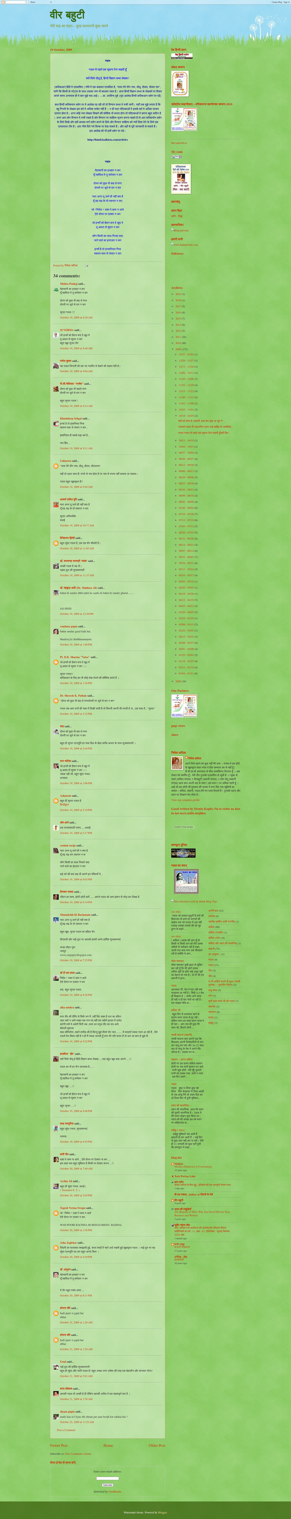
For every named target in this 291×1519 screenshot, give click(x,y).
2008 (179, 681)
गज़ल (173, 1084)
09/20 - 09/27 (186, 459)
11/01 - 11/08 (186, 403)
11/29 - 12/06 (186, 379)
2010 (179, 343)
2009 (179, 349)
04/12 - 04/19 (186, 600)
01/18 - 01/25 (186, 661)
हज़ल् (211, 1017)
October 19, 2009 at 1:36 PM (76, 683)
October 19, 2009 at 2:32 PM (76, 713)
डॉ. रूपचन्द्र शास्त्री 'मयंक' (73, 561)
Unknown (65, 461)
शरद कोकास (66, 1388)
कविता (211, 927)
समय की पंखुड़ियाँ (182, 1209)
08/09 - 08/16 (186, 495)
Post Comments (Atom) (78, 1453)
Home (108, 1445)
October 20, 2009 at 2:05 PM (76, 1195)
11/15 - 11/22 (186, 391)
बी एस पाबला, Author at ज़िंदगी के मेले (193, 1194)
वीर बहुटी (67, 14)
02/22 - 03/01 (186, 630)
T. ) (78, 1190)
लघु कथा (212, 990)
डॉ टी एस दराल (67, 973)
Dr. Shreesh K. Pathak (73, 695)
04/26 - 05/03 (186, 587)
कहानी (211, 948)
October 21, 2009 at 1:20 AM (76, 1322)
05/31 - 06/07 (186, 557)
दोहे (210, 976)
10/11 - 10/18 (186, 440)
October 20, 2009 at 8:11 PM (76, 1295)
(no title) (176, 911)
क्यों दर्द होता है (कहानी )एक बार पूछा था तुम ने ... (201, 421)
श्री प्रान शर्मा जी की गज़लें (221, 1001)
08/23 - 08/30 (186, 483)
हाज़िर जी (175, 1010)
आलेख (211, 916)
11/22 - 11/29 (186, 385)
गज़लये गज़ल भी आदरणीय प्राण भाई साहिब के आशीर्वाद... (205, 427)
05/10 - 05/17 (186, 575)
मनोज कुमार (65, 361)
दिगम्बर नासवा (66, 892)
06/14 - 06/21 (186, 544)
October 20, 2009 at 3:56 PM (76, 1230)
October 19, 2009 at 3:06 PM (76, 783)
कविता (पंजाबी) (215, 932)
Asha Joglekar (68, 1242)
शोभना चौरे (65, 1308)
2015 (179, 318)
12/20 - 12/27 (186, 360)
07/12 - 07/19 (186, 520)
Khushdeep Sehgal (71, 418)
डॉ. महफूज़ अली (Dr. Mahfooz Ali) (78, 588)
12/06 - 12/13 (186, 373)
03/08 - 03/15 (186, 624)
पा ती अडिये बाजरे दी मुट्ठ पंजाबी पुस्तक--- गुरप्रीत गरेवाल (224, 983)
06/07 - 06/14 (186, 551)
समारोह (211, 1006)
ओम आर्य (64, 822)
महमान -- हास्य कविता (181, 1059)
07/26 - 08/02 (186, 508)
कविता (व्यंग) (214, 938)
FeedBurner (115, 1491)
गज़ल (173, 985)
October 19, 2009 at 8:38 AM (76, 317)
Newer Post (59, 1445)
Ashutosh (65, 796)
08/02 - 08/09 (186, 502)
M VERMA (67, 330)
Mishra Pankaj (68, 284)
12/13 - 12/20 (186, 366)
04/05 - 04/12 (186, 606)
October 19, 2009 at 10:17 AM (77, 525)
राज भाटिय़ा (65, 761)
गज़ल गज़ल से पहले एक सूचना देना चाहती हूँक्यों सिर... (204, 433)
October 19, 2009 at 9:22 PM (76, 1041)
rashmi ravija (68, 845)
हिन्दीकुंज (64, 804)
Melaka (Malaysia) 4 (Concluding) (193, 1166)
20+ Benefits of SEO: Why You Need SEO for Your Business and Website (202, 1213)
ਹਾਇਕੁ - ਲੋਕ (180, 1257)
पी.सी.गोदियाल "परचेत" (71, 383)
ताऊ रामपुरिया (67, 1123)
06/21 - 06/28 (186, 538)
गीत (210, 970)
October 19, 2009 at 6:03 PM (76, 879)
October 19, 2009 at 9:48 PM (76, 1111)
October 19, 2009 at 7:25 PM (76, 960)
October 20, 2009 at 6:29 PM (76, 1257)
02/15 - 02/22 (186, 636)
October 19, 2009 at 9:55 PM (76, 1141)
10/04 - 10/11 (186, 446)
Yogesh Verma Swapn (72, 1208)
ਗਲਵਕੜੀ (179, 1259)
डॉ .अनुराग (65, 1269)
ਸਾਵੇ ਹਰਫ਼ (179, 1244)
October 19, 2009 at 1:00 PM (76, 644)
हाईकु (211, 1023)
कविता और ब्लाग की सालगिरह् (222, 943)
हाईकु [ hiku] (178, 1130)
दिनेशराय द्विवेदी (67, 538)
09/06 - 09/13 (186, 471)
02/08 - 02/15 (186, 642)
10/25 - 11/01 (186, 409)
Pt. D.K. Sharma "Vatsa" (75, 657)
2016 (179, 312)
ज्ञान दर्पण (179, 1182)
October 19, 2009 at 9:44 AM (76, 487)
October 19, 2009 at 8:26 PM (76, 995)
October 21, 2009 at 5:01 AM (76, 1376)
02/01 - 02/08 (186, 649)
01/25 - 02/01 (186, 655)
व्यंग (210, 995)
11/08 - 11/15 (186, 397)
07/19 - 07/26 (186, 514)
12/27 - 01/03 (186, 354)
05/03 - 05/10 (186, 581)
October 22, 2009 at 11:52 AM (77, 1422)
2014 (179, 324)
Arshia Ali (66, 1181)
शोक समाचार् (177, 961)
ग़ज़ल (211, 965)
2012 (179, 330)
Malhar (178, 1164)
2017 (179, 306)
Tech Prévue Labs (184, 1176)
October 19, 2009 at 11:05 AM (77, 548)
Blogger (162, 1512)
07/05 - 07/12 (186, 526)
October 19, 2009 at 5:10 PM (76, 810)
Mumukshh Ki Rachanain (75, 915)
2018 (179, 300)
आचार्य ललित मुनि (68, 499)
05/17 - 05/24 (186, 569)
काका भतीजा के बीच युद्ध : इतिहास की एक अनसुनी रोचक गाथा (202, 1185)
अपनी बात (213, 910)
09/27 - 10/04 (186, 452)
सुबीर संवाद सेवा (182, 1225)
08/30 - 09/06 (186, 477)
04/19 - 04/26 (186, 593)
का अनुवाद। (214, 954)
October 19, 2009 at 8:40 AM (76, 348)
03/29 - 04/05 (186, 612)
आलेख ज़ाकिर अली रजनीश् (221, 921)
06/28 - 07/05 (186, 532)
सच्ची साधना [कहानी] (181, 1035)
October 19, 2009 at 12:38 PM (76, 614)
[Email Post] (86, 265)
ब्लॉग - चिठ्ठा (176, 216)
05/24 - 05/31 (186, 563)
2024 (179, 294)
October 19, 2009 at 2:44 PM (76, 748)
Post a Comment (66, 1430)
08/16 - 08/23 (186, 489)
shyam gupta (67, 1411)
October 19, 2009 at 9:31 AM (76, 448)
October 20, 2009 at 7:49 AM (76, 1168)
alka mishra (67, 1007)
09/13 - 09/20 (186, 465)
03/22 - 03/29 (186, 618)
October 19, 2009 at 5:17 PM (76, 833)
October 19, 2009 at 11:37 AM (77, 575)
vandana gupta (68, 626)
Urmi (63, 1361)
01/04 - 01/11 (186, 673)
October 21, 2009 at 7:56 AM (76, 1399)
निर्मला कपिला (194, 758)
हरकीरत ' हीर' (67, 1054)
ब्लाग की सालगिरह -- (181, 1105)
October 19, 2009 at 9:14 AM (76, 406)
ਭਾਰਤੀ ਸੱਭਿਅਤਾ (182, 1247)
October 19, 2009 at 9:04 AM (76, 371)
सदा (62, 726)
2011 (179, 337)
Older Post (157, 1445)
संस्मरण (212, 1012)
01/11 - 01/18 (186, 667)
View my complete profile (185, 800)
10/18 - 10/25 (186, 415)
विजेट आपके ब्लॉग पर (179, 143)
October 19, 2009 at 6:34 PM (76, 902)
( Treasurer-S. (68, 1190)
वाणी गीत (64, 1154)
